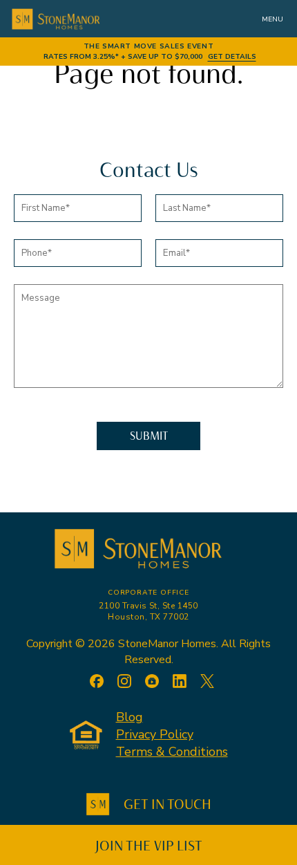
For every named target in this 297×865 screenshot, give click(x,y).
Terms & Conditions (172, 751)
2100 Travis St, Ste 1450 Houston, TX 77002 (148, 611)
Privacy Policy (154, 734)
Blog (129, 717)
